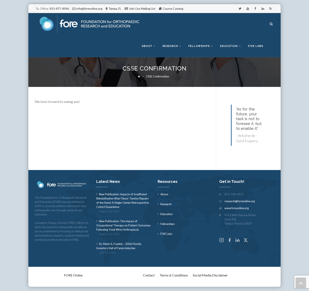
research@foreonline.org (239, 201)
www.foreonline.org (236, 208)
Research (170, 46)
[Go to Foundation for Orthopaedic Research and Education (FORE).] (139, 76)
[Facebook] (255, 8)
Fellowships (199, 46)
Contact (149, 275)
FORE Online (73, 275)
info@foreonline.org (89, 8)
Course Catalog (173, 8)
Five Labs (255, 46)
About (147, 46)
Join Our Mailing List (142, 8)
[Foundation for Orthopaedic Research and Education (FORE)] (91, 24)
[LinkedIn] (262, 8)
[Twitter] (240, 8)
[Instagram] (221, 240)
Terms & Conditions (174, 275)
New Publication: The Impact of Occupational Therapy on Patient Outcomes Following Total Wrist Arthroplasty (123, 225)
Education (229, 46)
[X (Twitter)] (245, 240)
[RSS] (270, 8)
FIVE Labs (166, 233)
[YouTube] (247, 8)
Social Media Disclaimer (210, 275)
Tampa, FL (114, 8)
